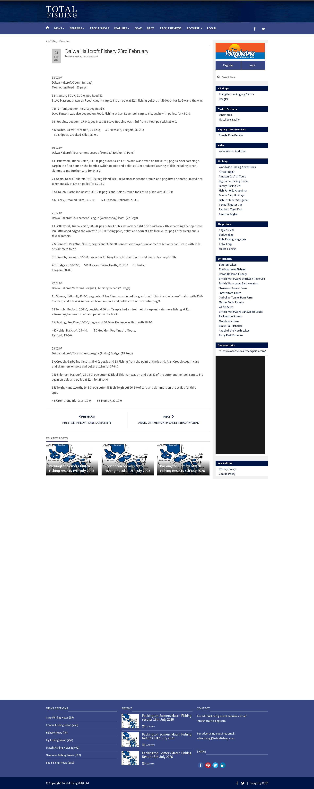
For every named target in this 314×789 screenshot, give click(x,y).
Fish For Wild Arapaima (233, 190)
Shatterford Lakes (230, 293)
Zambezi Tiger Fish (230, 209)
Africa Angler (227, 172)
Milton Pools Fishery (231, 302)
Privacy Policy (227, 469)
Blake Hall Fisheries (231, 326)
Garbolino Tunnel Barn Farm (236, 297)
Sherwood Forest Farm (233, 288)
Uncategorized (90, 56)
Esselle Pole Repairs (231, 135)
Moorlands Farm (229, 321)
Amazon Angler (228, 214)
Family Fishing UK (229, 186)
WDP (265, 783)
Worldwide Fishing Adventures (237, 167)
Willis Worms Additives (232, 151)
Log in (211, 28)
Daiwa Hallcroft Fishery (233, 274)
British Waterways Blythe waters (239, 283)
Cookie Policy (227, 474)
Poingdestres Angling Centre (236, 94)
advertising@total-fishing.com (216, 738)
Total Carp (225, 244)
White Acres (226, 307)
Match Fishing (227, 249)
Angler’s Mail (226, 230)
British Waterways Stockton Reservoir (242, 279)
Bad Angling (226, 235)
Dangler (223, 99)
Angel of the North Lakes (234, 330)
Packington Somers (231, 316)
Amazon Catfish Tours (232, 176)
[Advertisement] (240, 405)
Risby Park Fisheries (231, 335)
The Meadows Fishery (232, 269)
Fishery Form (74, 56)
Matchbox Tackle (229, 119)
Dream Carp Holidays (231, 195)
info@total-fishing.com (211, 721)
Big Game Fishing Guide (233, 181)
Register (228, 65)
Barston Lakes (227, 264)
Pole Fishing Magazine (232, 239)
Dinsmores (225, 115)
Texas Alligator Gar (230, 204)
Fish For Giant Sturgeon (233, 200)
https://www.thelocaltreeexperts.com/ (242, 351)
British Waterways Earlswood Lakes (241, 312)
